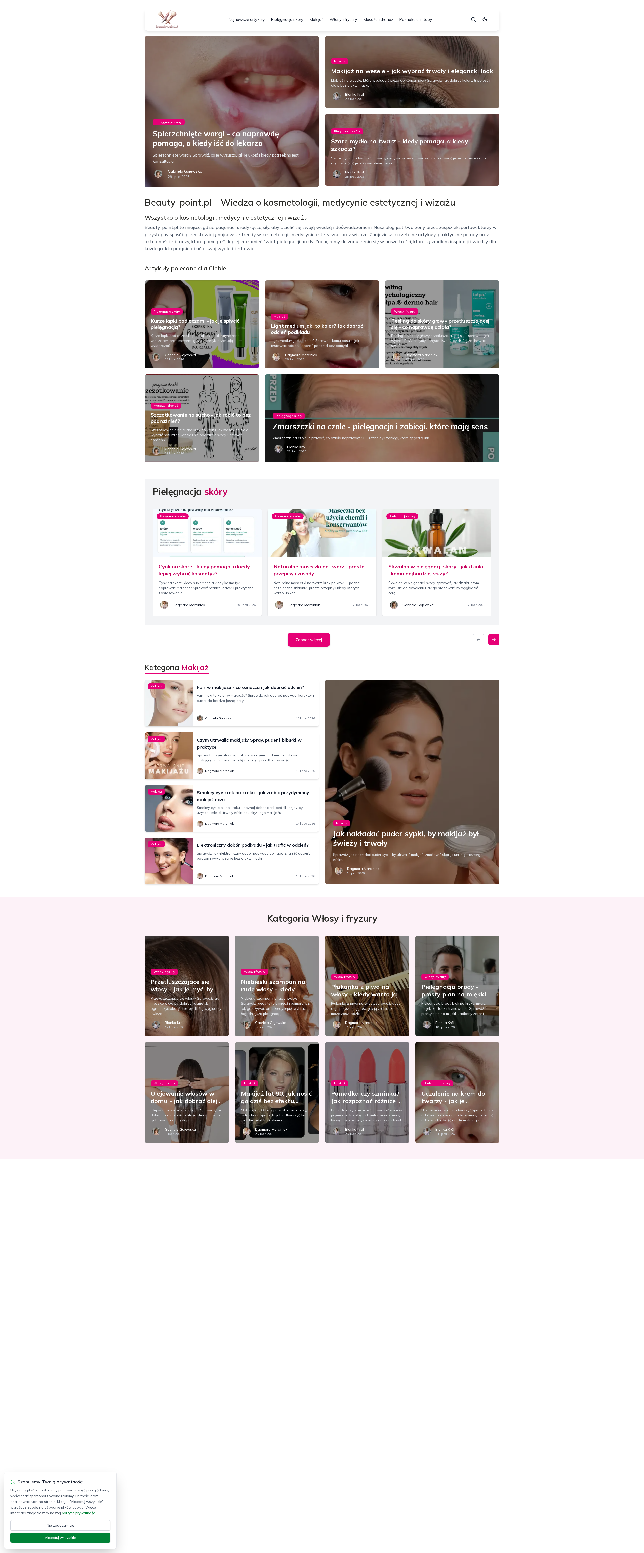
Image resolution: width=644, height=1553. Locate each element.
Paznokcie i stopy (415, 19)
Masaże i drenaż (378, 19)
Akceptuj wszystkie (60, 1537)
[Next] (493, 639)
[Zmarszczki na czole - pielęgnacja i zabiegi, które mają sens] (382, 418)
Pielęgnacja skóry (287, 19)
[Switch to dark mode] (484, 19)
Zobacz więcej (309, 639)
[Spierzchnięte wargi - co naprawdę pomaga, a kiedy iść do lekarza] (232, 111)
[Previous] (478, 639)
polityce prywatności (79, 1513)
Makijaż (316, 19)
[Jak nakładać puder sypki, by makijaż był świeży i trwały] (412, 782)
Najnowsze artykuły (246, 19)
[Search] (473, 19)
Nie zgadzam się (60, 1525)
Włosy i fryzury (343, 19)
